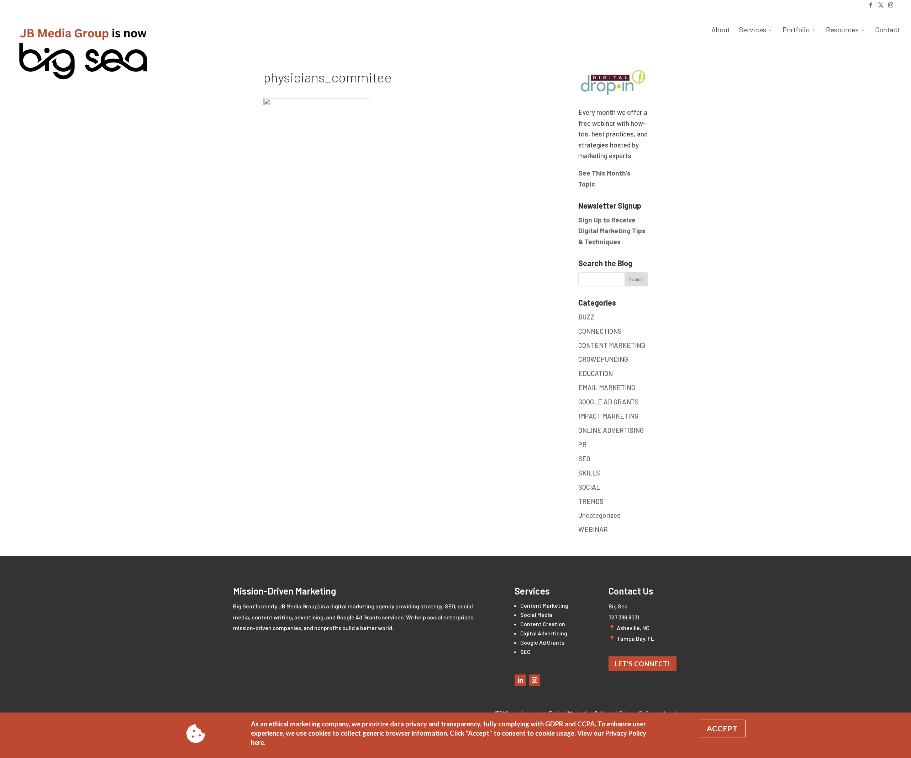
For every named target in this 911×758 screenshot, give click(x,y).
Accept (722, 728)
